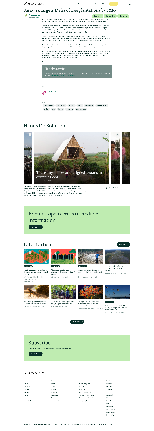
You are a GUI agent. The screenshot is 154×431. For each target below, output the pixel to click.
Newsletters (55, 395)
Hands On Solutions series (117, 188)
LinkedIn (109, 384)
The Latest (27, 401)
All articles (122, 244)
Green (80, 105)
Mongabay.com (34, 15)
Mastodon (109, 406)
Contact (54, 386)
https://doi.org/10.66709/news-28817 (63, 76)
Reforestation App (85, 392)
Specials (90, 4)
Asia (37, 17)
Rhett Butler (52, 92)
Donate (113, 4)
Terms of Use (55, 401)
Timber (46, 109)
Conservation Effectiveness (88, 398)
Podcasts (81, 4)
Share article (110, 16)
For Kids (81, 386)
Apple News (110, 412)
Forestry (71, 105)
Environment (61, 105)
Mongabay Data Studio (86, 401)
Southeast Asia (81, 109)
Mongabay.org (83, 389)
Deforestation (48, 105)
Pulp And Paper (102, 105)
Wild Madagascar (84, 384)
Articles (97, 4)
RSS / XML (110, 415)
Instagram (109, 386)
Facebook (109, 395)
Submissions (55, 398)
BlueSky (109, 404)
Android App (110, 409)
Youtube (109, 389)
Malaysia (70, 109)
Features (66, 4)
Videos (74, 4)
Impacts (54, 392)
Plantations (89, 105)
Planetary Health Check (87, 395)
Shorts (104, 4)
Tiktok (108, 398)
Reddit (108, 401)
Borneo (60, 109)
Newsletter (34, 354)
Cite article (123, 16)
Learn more (34, 227)
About (53, 384)
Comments (97, 16)
